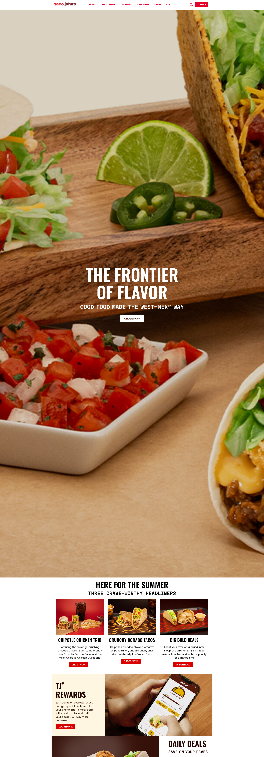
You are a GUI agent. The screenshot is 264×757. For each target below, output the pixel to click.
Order (202, 4)
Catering (126, 4)
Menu (93, 4)
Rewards (143, 4)
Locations (108, 4)
